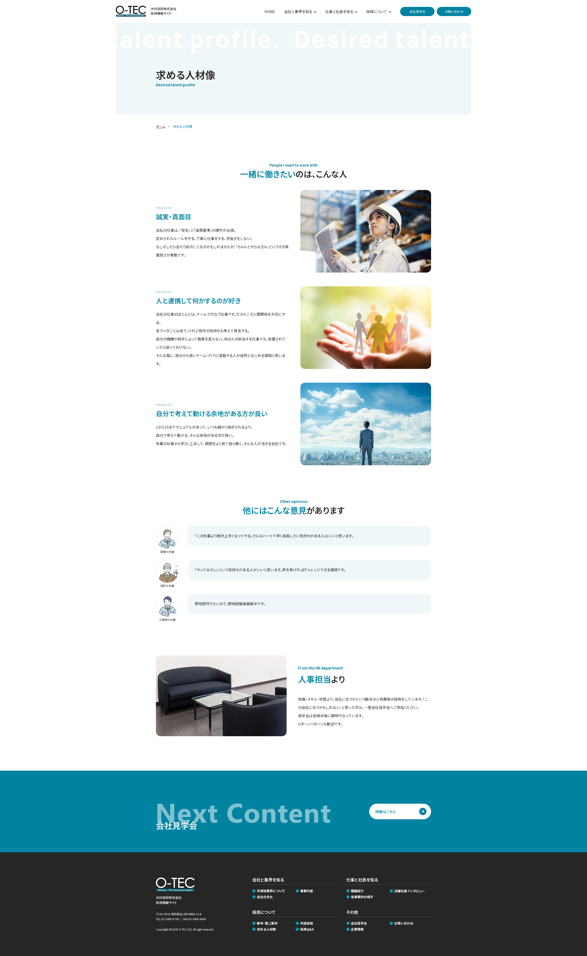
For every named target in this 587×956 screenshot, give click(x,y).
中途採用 (306, 923)
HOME (269, 11)
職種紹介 (357, 891)
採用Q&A (307, 929)
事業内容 (306, 891)
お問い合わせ (403, 923)
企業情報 (357, 929)
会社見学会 (359, 923)
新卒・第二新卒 (267, 923)
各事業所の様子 (362, 897)
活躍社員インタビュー (409, 891)
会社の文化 (265, 897)
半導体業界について (271, 891)
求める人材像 (266, 929)
